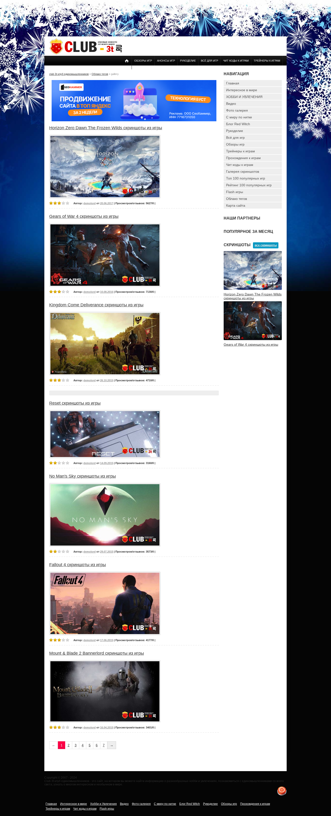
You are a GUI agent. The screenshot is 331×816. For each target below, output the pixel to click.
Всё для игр (209, 60)
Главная (232, 83)
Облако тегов (236, 199)
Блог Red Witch (238, 124)
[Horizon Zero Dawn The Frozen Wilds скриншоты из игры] (253, 289)
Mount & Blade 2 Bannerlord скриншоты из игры (96, 653)
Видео (231, 104)
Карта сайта (235, 205)
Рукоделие (188, 60)
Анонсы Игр (166, 60)
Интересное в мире (241, 90)
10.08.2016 (106, 291)
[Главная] (85, 54)
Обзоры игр (143, 60)
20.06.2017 (106, 203)
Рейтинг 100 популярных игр (249, 185)
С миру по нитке (239, 117)
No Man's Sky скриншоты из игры (82, 476)
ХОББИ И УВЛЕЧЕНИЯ (244, 97)
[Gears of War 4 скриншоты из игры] (253, 339)
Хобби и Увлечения (103, 804)
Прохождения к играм (243, 158)
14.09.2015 (106, 463)
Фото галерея (237, 110)
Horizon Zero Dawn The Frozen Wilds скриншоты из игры (105, 127)
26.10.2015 (106, 380)
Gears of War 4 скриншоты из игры (83, 216)
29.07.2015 (106, 551)
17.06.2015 (106, 640)
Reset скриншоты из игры (75, 403)
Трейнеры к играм (267, 60)
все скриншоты (266, 245)
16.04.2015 (106, 727)
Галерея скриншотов (242, 171)
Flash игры (234, 192)
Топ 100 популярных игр (245, 178)
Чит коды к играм (236, 60)
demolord (89, 203)
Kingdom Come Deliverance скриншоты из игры (96, 304)
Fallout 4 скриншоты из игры (77, 564)
